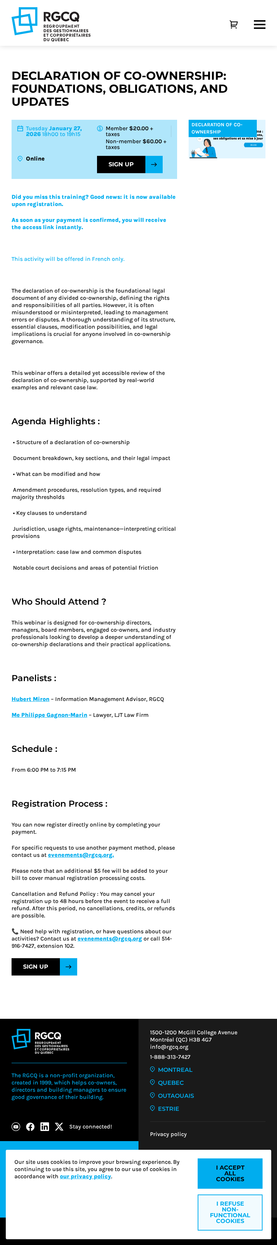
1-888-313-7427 (170, 1056)
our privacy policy (85, 1176)
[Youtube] (16, 1126)
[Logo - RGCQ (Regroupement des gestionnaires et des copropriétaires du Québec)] (51, 24)
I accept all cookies (230, 1173)
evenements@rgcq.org (110, 938)
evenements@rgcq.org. (81, 854)
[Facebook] (30, 1126)
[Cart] (226, 24)
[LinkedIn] (44, 1126)
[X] (59, 1126)
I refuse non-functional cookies (230, 1212)
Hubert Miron (30, 699)
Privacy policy (168, 1134)
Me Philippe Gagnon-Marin (49, 714)
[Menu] (259, 24)
